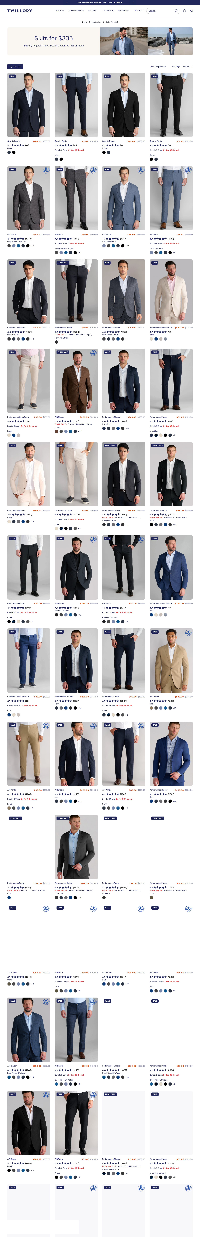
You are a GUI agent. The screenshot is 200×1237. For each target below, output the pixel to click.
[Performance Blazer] (28, 291)
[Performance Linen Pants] (28, 381)
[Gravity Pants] (76, 105)
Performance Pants (63, 327)
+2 (174, 435)
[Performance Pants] (76, 291)
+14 (32, 339)
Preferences (31, 1226)
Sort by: (176, 66)
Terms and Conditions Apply (79, 335)
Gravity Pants (61, 141)
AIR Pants (59, 234)
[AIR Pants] (76, 198)
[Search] (163, 11)
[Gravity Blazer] (28, 105)
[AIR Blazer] (28, 198)
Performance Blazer (16, 327)
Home (84, 22)
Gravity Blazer (13, 141)
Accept (55, 1226)
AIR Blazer (12, 234)
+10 (32, 245)
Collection (96, 22)
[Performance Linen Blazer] (171, 291)
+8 (79, 252)
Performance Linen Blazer (161, 327)
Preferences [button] (68, 1219)
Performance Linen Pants (18, 417)
